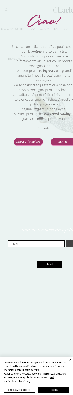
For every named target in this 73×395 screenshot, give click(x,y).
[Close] (68, 362)
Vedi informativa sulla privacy (29, 379)
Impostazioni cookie (19, 389)
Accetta (54, 389)
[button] (49, 264)
